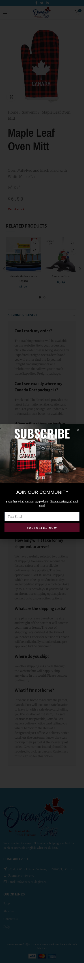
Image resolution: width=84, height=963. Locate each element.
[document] (42, 481)
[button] (78, 430)
